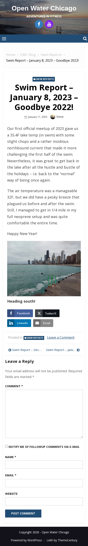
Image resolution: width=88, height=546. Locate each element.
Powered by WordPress (26, 540)
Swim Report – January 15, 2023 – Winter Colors (63, 350)
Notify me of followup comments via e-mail (44, 447)
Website (11, 494)
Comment (14, 386)
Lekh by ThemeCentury (62, 540)
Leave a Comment (60, 337)
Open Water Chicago (44, 8)
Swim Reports (45, 79)
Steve (60, 117)
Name (10, 457)
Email (10, 475)
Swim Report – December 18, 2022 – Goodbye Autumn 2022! (27, 350)
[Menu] (4, 38)
